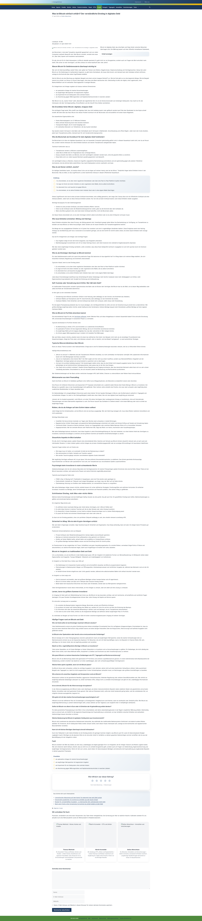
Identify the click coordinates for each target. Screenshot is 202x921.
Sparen (58, 7)
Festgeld (104, 7)
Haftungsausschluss (113, 918)
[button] (150, 7)
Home (53, 7)
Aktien (74, 7)
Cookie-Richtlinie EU (125, 918)
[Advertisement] (101, 29)
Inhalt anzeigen (107, 54)
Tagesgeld (112, 7)
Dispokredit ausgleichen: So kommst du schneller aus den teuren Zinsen (76, 799)
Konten (69, 7)
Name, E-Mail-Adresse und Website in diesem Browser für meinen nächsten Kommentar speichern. (83, 905)
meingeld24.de (83, 918)
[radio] (92, 781)
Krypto (99, 7)
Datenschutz (102, 918)
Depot (90, 7)
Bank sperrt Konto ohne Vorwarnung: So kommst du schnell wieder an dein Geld (79, 804)
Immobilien (119, 7)
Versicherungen (127, 7)
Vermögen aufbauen (80, 316)
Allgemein (56, 808)
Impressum (138, 2)
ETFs (94, 7)
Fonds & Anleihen (82, 7)
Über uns (147, 2)
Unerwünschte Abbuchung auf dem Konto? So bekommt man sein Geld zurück (78, 797)
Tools (135, 7)
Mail (89, 918)
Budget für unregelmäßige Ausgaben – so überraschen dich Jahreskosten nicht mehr (80, 802)
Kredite (64, 7)
